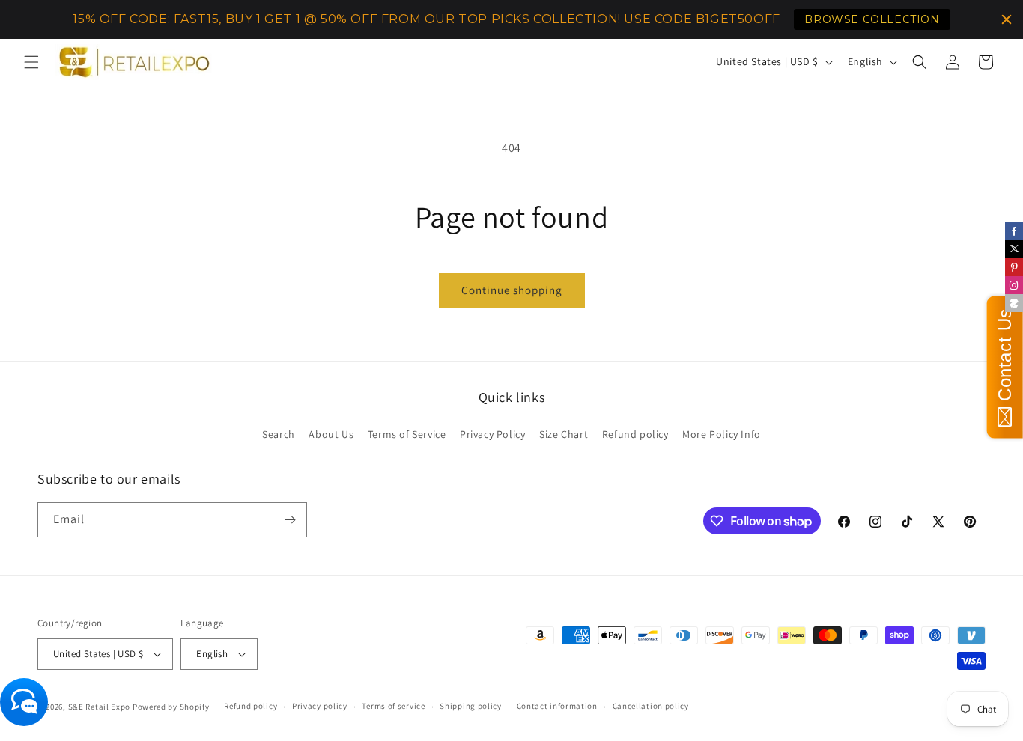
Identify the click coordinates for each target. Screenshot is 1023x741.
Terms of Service (407, 434)
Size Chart (563, 434)
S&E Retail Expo (99, 706)
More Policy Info (721, 434)
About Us (331, 434)
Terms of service (393, 706)
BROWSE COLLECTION (871, 19)
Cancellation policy (651, 706)
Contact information (557, 706)
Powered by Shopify (171, 706)
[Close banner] (1007, 19)
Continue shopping (511, 290)
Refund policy (635, 434)
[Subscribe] (289, 519)
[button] (31, 62)
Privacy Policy (492, 434)
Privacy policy (319, 706)
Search (278, 434)
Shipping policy (471, 706)
